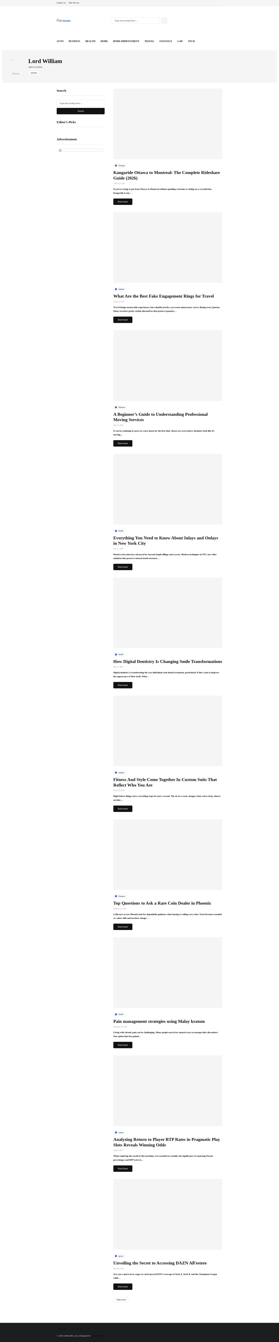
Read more (123, 201)
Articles (34, 73)
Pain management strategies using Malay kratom (159, 1021)
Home (104, 41)
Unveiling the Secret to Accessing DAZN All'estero (160, 1263)
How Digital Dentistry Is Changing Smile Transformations (167, 661)
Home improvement (126, 41)
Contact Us (61, 3)
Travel (149, 41)
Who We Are (74, 3)
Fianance (166, 41)
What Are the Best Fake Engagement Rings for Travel (163, 296)
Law (180, 41)
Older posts (121, 1300)
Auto (60, 41)
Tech (191, 41)
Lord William (45, 61)
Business (74, 41)
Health (90, 41)
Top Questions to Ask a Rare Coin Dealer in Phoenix (162, 903)
